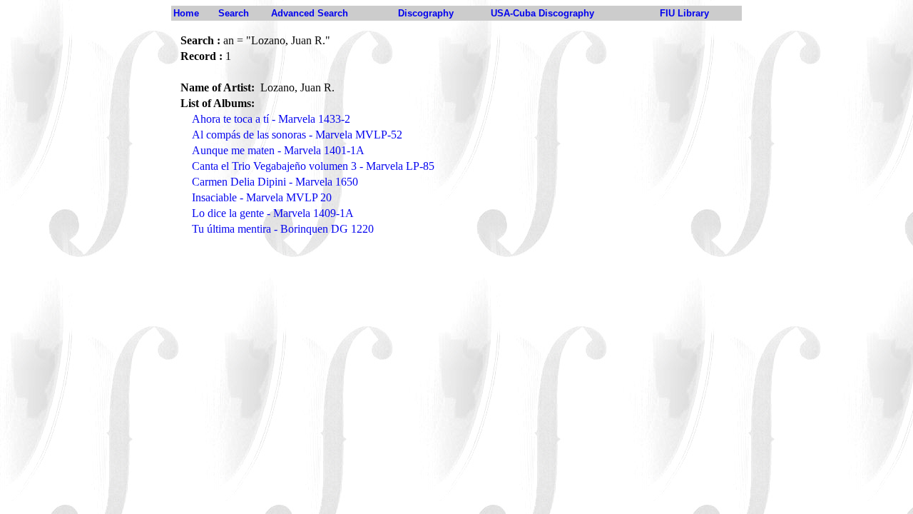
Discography (426, 13)
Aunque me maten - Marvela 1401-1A (278, 150)
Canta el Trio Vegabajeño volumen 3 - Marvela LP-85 (313, 166)
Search (233, 13)
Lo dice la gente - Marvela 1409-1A (273, 213)
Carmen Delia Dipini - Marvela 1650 (275, 182)
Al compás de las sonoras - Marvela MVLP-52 (297, 134)
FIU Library (684, 13)
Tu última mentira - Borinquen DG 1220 (283, 229)
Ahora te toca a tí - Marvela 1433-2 (271, 119)
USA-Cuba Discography (542, 13)
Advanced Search (309, 13)
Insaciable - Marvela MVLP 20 (262, 197)
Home (186, 13)
